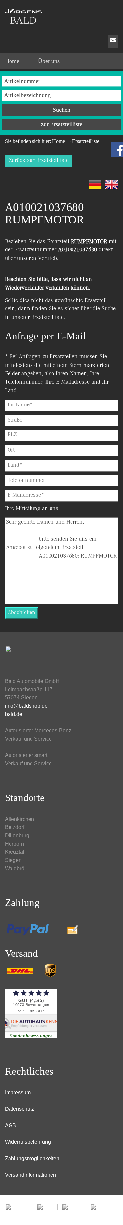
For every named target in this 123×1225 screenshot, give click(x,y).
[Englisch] (111, 184)
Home (58, 141)
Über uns (49, 61)
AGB (10, 1125)
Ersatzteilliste (47, 318)
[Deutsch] (95, 184)
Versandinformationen (30, 1175)
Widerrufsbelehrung (28, 1142)
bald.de (13, 714)
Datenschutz (19, 1109)
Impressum (18, 1092)
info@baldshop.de (26, 706)
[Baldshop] (61, 15)
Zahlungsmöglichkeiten (32, 1158)
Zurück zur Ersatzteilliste (39, 161)
